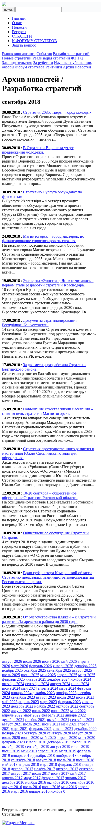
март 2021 (19, 728)
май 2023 (10, 702)
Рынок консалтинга (19, 54)
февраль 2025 (13, 679)
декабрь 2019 (58, 742)
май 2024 (29, 688)
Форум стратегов (29, 67)
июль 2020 (11, 737)
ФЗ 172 (77, 58)
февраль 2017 (53, 778)
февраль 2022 (53, 715)
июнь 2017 (60, 773)
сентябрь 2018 (23, 760)
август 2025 (82, 670)
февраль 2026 (40, 666)
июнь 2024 (11, 688)
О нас (17, 23)
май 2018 (10, 764)
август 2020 (82, 733)
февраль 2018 (69, 764)
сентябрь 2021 (82, 720)
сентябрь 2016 (82, 782)
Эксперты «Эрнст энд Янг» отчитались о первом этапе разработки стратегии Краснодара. (48, 282)
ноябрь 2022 (44, 706)
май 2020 (48, 737)
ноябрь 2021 (35, 720)
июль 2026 (32, 661)
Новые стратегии (17, 58)
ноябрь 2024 (80, 679)
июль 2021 (32, 724)
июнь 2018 (85, 760)
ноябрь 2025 (12, 670)
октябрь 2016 (58, 782)
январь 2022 (75, 715)
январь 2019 (21, 755)
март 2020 (86, 737)
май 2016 (69, 787)
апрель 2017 (12, 778)
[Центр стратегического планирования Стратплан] (4, 4)
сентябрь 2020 (59, 733)
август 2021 (12, 724)
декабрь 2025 (85, 666)
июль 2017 (41, 773)
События (44, 54)
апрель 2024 (48, 688)
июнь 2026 (51, 661)
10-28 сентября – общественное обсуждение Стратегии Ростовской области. (40, 495)
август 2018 (46, 760)
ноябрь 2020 (12, 733)
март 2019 (67, 751)
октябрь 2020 (35, 733)
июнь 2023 (85, 697)
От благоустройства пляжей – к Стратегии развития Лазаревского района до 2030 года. (49, 619)
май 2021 (69, 724)
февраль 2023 (69, 702)
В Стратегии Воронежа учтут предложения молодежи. (38, 150)
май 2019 (29, 751)
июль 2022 (41, 711)
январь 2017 (75, 778)
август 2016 (12, 787)
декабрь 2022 (22, 706)
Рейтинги (54, 67)
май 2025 (48, 675)
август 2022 (21, 711)
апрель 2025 (67, 675)
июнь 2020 (30, 737)
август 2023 (46, 697)
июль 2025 (11, 675)
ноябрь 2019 (80, 742)
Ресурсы (19, 32)
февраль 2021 (40, 728)
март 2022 (32, 715)
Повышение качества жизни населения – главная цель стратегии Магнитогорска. (47, 411)
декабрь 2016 (13, 782)
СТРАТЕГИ (22, 36)
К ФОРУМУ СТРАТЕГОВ (34, 41)
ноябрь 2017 (44, 769)
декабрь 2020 (85, 728)
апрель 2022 (12, 715)
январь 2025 (36, 679)
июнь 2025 (30, 675)
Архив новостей (77, 67)
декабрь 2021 (13, 720)
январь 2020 (36, 742)
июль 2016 (32, 787)
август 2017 (21, 773)
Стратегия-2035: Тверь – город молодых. (57, 112)
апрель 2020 (67, 737)
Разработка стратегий (71, 54)
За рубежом (43, 62)
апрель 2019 (48, 751)
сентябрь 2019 (37, 746)
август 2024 (60, 684)
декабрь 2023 (43, 693)
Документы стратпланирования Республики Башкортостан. (39, 322)
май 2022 (78, 711)
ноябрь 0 (57, 791)
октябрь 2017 (67, 769)
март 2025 (86, 675)
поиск (8, 9)
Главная (19, 18)
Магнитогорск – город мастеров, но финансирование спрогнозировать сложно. (43, 238)
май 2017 (78, 773)
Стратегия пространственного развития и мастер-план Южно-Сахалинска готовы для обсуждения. (48, 453)
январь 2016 (39, 791)
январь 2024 (21, 693)
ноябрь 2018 (66, 755)
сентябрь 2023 (23, 697)
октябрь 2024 (13, 684)
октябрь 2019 (13, 746)
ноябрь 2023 (66, 693)
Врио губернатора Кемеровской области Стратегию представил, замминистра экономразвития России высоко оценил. (48, 577)
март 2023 (48, 702)
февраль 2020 (13, 742)
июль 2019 (80, 746)
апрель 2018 (28, 764)
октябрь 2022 (67, 706)
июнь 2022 (60, 711)
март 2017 (32, 778)
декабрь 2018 (43, 755)
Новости (19, 27)
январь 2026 (63, 666)
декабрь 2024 (58, 679)
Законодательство (17, 62)
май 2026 (69, 661)
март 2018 (48, 764)
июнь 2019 (11, 751)
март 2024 (67, 688)
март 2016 (19, 791)
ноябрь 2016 (35, 782)
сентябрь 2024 (37, 684)
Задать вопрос (24, 45)
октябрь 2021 (58, 720)
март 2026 (19, 666)
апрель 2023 (28, 702)
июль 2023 (66, 697)
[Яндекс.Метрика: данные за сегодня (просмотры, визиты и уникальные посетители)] (18, 823)
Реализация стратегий (51, 58)
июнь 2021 (51, 724)
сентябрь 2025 (59, 670)
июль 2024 (80, 684)
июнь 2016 (51, 787)
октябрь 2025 (35, 670)
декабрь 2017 (22, 769)
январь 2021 (63, 728)
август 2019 (60, 746)
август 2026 (12, 661)
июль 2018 (66, 760)
